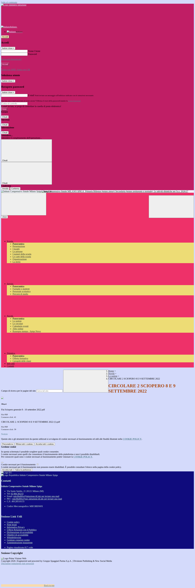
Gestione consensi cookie (18, 540)
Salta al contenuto (9, 2)
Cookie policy (13, 522)
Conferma (15, 189)
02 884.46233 (17, 493)
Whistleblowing (14, 537)
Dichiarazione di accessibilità (20, 532)
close (4, 217)
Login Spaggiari (74, 101)
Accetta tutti (45, 444)
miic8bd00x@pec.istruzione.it (37, 499)
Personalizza (7, 444)
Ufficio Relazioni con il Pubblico (22, 530)
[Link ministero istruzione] (13, 5)
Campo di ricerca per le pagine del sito (18, 391)
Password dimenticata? (11, 59)
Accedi (5, 37)
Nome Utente (34, 51)
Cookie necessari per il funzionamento (18, 464)
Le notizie (112, 376)
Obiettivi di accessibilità (17, 535)
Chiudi (4, 117)
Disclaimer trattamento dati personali (17, 563)
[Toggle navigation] (23, 204)
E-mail (31, 95)
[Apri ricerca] (171, 206)
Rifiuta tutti (24, 444)
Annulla (5, 189)
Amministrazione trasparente (20, 542)
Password (32, 54)
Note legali (12, 524)
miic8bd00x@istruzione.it (36, 496)
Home (111, 371)
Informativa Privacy (16, 527)
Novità (111, 373)
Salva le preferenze (23, 470)
